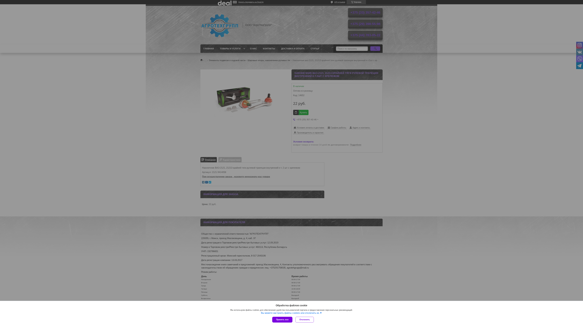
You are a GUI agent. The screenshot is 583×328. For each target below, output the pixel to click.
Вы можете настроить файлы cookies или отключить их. (290, 313)
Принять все (282, 319)
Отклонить (304, 319)
